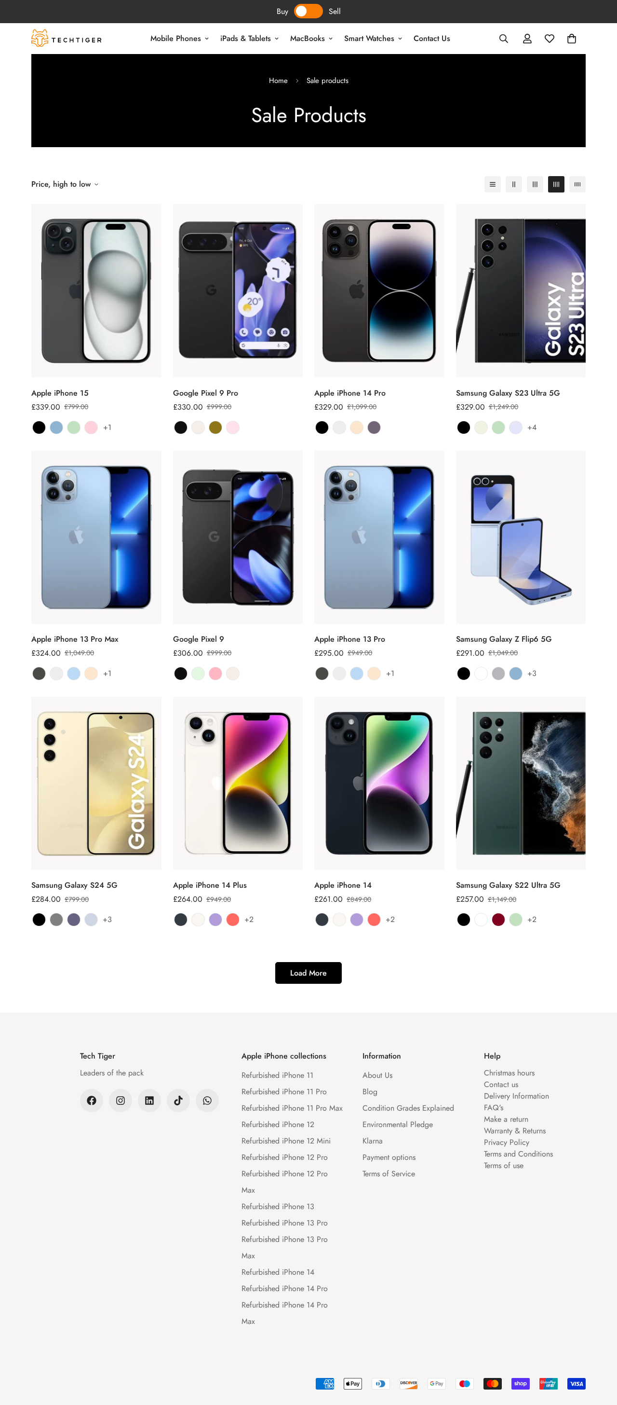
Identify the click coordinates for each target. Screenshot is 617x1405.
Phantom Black (463, 427)
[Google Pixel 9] (238, 537)
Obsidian (180, 427)
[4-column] (556, 184)
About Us (377, 1075)
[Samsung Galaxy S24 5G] (96, 783)
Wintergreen (198, 673)
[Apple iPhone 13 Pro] (379, 537)
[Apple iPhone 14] (379, 783)
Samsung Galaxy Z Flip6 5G (504, 639)
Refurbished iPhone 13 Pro (284, 1222)
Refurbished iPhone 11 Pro (284, 1091)
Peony (215, 673)
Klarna (372, 1140)
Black (39, 427)
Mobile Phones (175, 38)
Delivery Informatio (514, 1096)
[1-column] (492, 184)
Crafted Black (463, 673)
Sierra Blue (73, 673)
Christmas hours (509, 1072)
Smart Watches (369, 38)
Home (278, 80)
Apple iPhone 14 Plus (210, 885)
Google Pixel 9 (198, 639)
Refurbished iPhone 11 (277, 1075)
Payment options (389, 1157)
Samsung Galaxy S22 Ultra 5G (508, 885)
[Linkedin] (149, 1100)
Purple (215, 919)
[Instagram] (120, 1100)
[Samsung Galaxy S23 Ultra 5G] (521, 290)
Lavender (516, 427)
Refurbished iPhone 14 (277, 1272)
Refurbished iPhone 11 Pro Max (292, 1108)
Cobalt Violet (73, 919)
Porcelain (198, 427)
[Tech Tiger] (66, 38)
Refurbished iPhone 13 (277, 1206)
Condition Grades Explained (408, 1108)
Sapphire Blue (91, 919)
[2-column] (514, 184)
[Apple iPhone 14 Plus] (238, 783)
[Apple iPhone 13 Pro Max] (96, 537)
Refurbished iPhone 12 (277, 1124)
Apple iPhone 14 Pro (350, 393)
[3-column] (535, 184)
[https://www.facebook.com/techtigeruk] (91, 1100)
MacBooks (307, 38)
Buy (282, 11)
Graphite (39, 673)
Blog (369, 1091)
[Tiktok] (178, 1100)
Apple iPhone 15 (60, 393)
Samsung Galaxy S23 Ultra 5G (508, 393)
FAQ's (493, 1107)
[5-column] (577, 184)
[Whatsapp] (207, 1100)
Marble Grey (56, 919)
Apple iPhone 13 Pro (349, 639)
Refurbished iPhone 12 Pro (284, 1157)
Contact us (501, 1084)
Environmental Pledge (397, 1124)
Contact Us (432, 38)
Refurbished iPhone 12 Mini (286, 1140)
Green (73, 427)
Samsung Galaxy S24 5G (74, 885)
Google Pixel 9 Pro (205, 393)
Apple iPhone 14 (343, 885)
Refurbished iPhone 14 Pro (284, 1288)
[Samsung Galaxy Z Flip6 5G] (521, 537)
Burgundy (498, 919)
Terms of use (503, 1165)
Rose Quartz (233, 427)
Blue (56, 427)
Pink (91, 427)
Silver (339, 427)
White (481, 673)
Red (233, 919)
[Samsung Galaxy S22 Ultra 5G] (521, 783)
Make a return (506, 1119)
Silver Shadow (498, 673)
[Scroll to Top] (598, 1352)
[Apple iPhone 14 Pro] (379, 290)
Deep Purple (374, 427)
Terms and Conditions (518, 1153)
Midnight (180, 919)
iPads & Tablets (245, 38)
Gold (356, 427)
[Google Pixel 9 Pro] (238, 290)
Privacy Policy (506, 1142)
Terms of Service (388, 1173)
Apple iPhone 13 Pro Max (74, 639)
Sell (335, 11)
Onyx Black (39, 919)
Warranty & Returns (515, 1130)
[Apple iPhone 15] (96, 290)
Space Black (322, 427)
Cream (481, 427)
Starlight (198, 919)
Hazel (215, 427)
